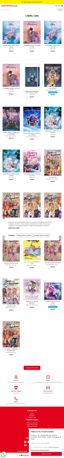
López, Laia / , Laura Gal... (11, 264)
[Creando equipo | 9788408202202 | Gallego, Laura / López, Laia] (11, 291)
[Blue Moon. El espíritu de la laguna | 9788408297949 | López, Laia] (11, 32)
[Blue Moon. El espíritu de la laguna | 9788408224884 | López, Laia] (11, 161)
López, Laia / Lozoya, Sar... (11, 135)
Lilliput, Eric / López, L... (32, 265)
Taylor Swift (52, 88)
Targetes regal (32, 417)
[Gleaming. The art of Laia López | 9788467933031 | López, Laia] (52, 289)
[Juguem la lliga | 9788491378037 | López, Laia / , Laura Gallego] (32, 206)
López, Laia (11, 48)
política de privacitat (54, 447)
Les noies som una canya (11, 263)
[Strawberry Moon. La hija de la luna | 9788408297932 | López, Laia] (32, 32)
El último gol (53, 177)
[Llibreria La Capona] (9, 6)
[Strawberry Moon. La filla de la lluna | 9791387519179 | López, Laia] (11, 75)
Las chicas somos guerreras (53, 262)
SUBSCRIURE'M (46, 454)
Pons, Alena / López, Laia (32, 136)
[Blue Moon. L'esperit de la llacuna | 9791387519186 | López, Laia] (52, 32)
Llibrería (32, 413)
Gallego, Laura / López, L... (53, 179)
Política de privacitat (32, 424)
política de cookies (14, 228)
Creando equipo (11, 306)
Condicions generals (32, 423)
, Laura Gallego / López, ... (11, 352)
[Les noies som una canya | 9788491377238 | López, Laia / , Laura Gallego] (11, 248)
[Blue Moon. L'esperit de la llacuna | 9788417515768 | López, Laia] (52, 118)
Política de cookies (32, 426)
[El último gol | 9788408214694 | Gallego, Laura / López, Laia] (52, 163)
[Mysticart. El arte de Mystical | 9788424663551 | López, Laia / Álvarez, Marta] (32, 289)
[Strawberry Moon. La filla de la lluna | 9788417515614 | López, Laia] (32, 161)
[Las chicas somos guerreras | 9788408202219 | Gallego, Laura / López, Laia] (52, 248)
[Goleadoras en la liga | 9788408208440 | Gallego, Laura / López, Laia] (52, 206)
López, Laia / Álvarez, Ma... (32, 304)
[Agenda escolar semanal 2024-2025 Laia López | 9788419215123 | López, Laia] (32, 77)
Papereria (32, 415)
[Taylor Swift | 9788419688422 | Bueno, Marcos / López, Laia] (52, 75)
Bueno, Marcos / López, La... (52, 90)
